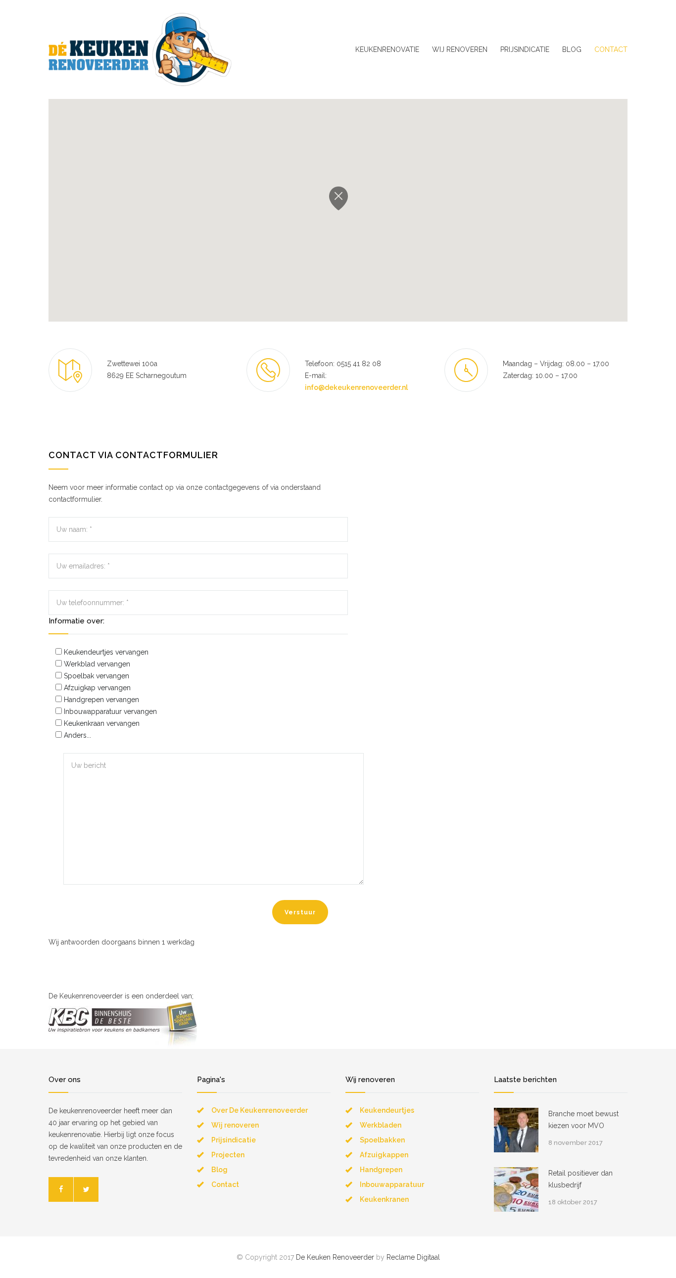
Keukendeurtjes (387, 1110)
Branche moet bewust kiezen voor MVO (583, 1120)
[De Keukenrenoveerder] (140, 49)
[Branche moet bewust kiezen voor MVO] (516, 1130)
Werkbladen (380, 1125)
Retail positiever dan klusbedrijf (580, 1179)
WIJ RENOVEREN (459, 49)
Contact (225, 1184)
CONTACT (611, 49)
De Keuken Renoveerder (335, 1257)
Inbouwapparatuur (392, 1184)
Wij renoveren (235, 1125)
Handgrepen (381, 1170)
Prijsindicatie (233, 1140)
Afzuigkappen (384, 1155)
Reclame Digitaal (413, 1257)
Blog (219, 1170)
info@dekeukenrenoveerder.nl (356, 387)
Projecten (227, 1155)
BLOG (571, 49)
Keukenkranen (384, 1199)
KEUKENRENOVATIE (387, 49)
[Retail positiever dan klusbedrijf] (516, 1189)
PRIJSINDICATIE (524, 49)
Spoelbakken (382, 1140)
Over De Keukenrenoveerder (259, 1110)
